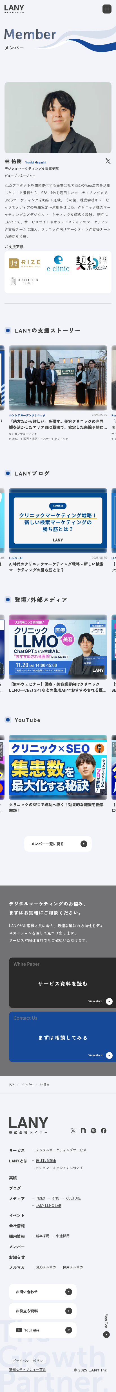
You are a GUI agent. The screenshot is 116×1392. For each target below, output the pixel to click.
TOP (11, 1084)
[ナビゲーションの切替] (106, 9)
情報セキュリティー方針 (27, 1369)
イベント (17, 1215)
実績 (13, 1177)
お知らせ (17, 1257)
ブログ (15, 1188)
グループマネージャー (20, 175)
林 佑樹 (44, 1084)
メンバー (27, 1084)
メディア (17, 1198)
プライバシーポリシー (29, 1360)
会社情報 (17, 1226)
